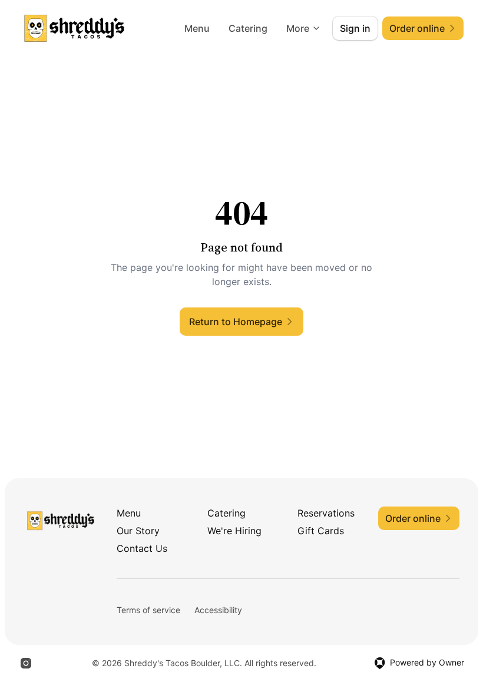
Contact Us (142, 548)
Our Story (138, 531)
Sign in (355, 28)
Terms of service (148, 610)
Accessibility (218, 610)
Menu (197, 28)
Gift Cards (320, 531)
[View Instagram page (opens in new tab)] (26, 663)
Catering (248, 28)
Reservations (326, 513)
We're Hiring (234, 531)
